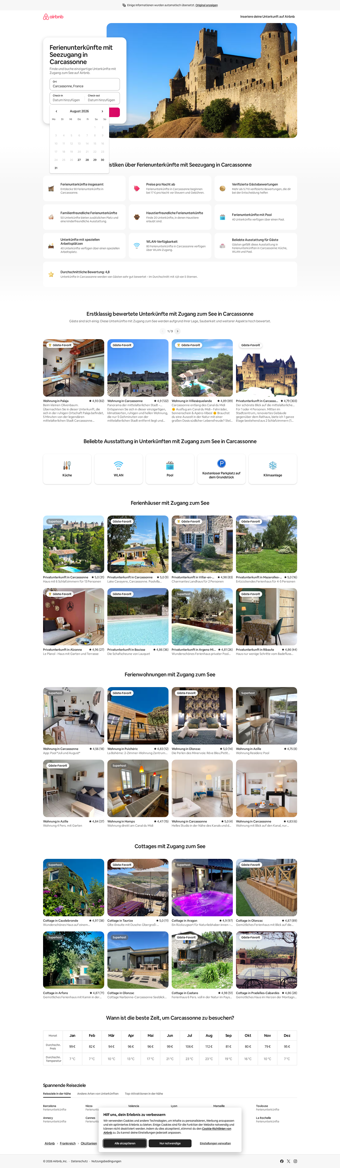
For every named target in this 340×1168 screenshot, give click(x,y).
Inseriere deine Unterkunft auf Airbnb (267, 17)
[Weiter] (177, 331)
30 (102, 160)
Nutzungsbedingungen (106, 1161)
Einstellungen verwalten (215, 1143)
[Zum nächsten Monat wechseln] (102, 111)
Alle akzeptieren (124, 1143)
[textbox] (67, 100)
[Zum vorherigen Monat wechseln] (56, 111)
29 (94, 160)
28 (87, 160)
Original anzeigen (207, 5)
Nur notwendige (170, 1143)
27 (79, 160)
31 (56, 168)
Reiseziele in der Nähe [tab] (57, 1093)
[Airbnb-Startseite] (53, 16)
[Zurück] (163, 331)
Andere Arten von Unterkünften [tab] (97, 1093)
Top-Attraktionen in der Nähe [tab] (144, 1093)
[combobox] (85, 86)
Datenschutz (79, 1161)
